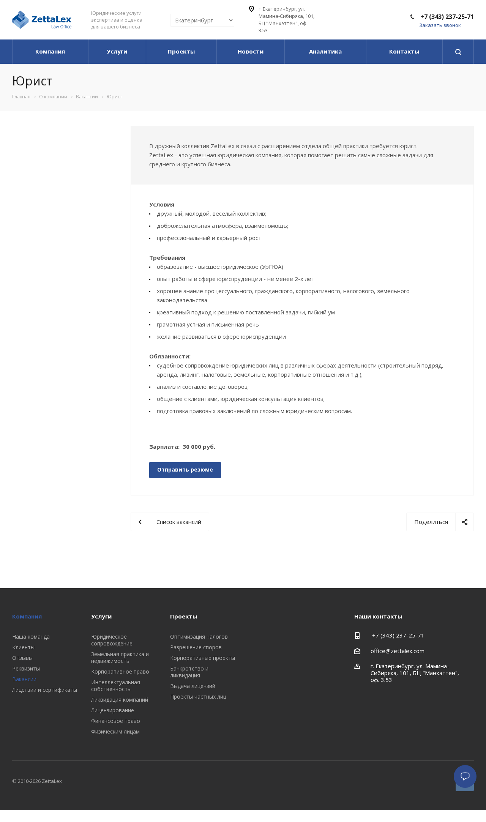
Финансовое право (115, 720)
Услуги (117, 51)
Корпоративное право (120, 671)
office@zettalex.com (397, 651)
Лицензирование (112, 710)
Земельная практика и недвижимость (120, 657)
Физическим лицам (115, 731)
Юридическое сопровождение (112, 640)
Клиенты (23, 647)
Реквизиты (26, 668)
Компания (50, 51)
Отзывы (22, 657)
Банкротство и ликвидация (189, 672)
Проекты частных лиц (198, 696)
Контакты (404, 51)
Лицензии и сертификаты (44, 689)
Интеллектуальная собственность (115, 685)
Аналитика (325, 51)
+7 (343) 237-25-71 (446, 17)
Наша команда (31, 636)
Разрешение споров (196, 647)
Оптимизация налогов (199, 636)
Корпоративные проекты (202, 657)
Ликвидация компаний (119, 699)
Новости (251, 51)
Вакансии (24, 679)
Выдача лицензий (192, 685)
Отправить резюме (185, 469)
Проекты (181, 51)
